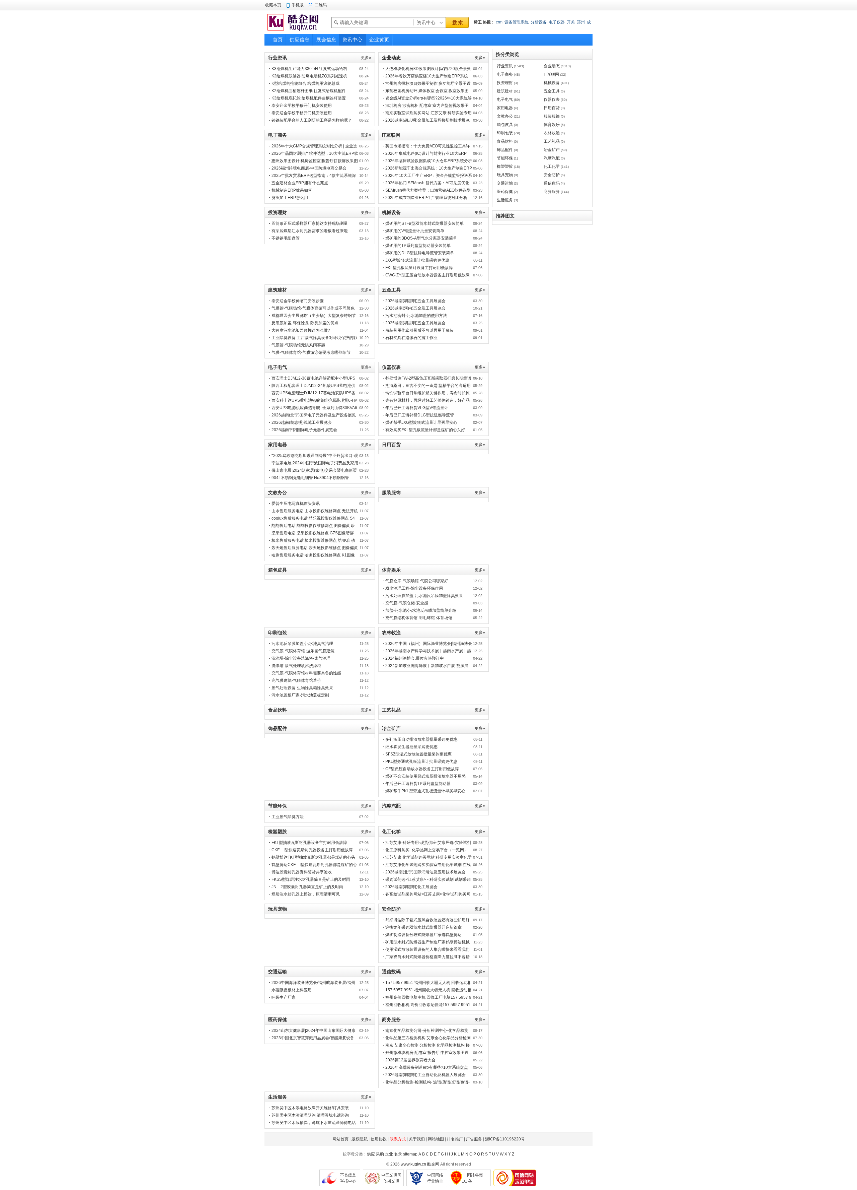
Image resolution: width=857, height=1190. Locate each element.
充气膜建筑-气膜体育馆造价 (296, 680)
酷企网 (433, 1164)
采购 (380, 1154)
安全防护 (552, 175)
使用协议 (379, 1139)
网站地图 (436, 1139)
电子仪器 (557, 22)
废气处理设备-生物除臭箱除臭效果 (302, 687)
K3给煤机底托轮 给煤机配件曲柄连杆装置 (308, 98)
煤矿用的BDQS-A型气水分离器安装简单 (421, 238)
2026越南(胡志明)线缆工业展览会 (301, 422)
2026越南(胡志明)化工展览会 (411, 886)
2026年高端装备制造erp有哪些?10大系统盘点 (426, 1067)
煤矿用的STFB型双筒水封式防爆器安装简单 (424, 223)
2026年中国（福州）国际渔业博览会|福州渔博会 (428, 643)
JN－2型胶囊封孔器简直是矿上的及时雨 (307, 886)
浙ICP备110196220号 (505, 1139)
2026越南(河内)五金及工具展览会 (415, 308)
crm (499, 22)
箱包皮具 (505, 124)
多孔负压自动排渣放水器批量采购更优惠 (421, 739)
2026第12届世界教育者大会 (410, 1060)
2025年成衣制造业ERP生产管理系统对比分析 (426, 197)
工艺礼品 (552, 141)
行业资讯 (505, 66)
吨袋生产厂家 (283, 997)
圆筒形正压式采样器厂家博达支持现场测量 (309, 223)
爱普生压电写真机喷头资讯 (295, 503)
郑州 (581, 22)
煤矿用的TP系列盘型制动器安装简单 (418, 245)
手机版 (298, 5)
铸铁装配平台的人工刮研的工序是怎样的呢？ (311, 120)
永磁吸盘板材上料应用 (291, 990)
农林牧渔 (552, 133)
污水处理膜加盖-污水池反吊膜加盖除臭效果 (424, 595)
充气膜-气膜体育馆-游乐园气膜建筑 (302, 651)
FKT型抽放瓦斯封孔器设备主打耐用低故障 (309, 842)
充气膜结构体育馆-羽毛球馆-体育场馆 (418, 617)
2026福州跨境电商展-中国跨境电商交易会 (308, 168)
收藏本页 (273, 5)
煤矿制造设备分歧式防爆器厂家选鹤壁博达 (423, 934)
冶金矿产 (552, 149)
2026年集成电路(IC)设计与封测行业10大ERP (426, 153)
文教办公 (505, 116)
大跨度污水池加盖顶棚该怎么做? (300, 330)
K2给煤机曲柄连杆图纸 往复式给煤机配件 (308, 90)
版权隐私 (360, 1139)
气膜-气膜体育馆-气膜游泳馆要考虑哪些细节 (310, 352)
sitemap (410, 1154)
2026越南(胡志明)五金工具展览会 (415, 301)
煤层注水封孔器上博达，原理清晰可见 (305, 894)
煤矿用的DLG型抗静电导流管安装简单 (419, 253)
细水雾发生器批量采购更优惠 (411, 746)
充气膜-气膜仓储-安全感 (406, 603)
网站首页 (340, 1139)
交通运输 (505, 183)
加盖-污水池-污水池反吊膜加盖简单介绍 (420, 610)
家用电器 (505, 108)
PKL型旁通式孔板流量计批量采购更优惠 (421, 761)
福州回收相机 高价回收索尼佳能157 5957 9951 (427, 1004)
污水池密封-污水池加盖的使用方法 (416, 315)
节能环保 (505, 158)
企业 (389, 1154)
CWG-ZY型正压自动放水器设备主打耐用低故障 (427, 275)
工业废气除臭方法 (287, 816)
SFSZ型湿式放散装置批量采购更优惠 (418, 754)
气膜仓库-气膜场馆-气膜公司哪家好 (416, 581)
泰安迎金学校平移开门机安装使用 (301, 105)
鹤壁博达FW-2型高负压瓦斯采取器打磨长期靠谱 (428, 378)
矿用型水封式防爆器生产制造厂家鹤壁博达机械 (427, 942)
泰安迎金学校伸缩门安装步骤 (297, 301)
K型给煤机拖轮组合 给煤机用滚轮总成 (305, 83)
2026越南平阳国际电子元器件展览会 (304, 429)
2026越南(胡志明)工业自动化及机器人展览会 (425, 1074)
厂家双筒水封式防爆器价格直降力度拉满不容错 (427, 956)
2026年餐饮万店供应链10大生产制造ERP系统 (426, 76)
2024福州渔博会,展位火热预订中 (414, 658)
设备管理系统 (516, 22)
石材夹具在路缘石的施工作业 (411, 337)
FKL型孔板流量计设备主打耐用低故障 (419, 267)
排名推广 (455, 1139)
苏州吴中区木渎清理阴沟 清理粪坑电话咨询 (310, 1115)
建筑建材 (505, 91)
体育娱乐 (552, 124)
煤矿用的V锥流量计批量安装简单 (414, 230)
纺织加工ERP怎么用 (289, 197)
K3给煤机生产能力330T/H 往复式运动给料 (309, 68)
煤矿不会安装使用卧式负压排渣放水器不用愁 (425, 776)
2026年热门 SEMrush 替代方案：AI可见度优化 (427, 183)
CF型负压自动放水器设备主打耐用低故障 (422, 769)
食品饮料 (505, 141)
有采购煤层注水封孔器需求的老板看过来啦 (309, 230)
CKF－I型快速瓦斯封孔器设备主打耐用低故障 (312, 850)
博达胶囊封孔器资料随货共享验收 (301, 872)
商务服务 (552, 191)
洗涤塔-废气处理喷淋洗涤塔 (296, 665)
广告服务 (474, 1139)
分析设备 (539, 22)
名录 (398, 1154)
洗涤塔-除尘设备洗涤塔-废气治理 (300, 658)
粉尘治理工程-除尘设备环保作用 (414, 588)
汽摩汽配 (552, 158)
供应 (371, 1154)
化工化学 (552, 166)
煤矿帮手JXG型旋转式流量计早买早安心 (421, 422)
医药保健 (505, 191)
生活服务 (505, 200)
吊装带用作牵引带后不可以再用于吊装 (419, 330)
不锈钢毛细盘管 (285, 238)
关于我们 (417, 1139)
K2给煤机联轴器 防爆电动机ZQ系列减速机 (309, 76)
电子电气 (505, 99)
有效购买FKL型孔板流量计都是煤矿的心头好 (425, 429)
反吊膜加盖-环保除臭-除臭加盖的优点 (304, 323)
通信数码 (552, 183)
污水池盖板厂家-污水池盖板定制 (300, 695)
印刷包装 (505, 133)
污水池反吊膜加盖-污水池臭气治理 (302, 643)
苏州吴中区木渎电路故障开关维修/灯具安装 (310, 1108)
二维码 (321, 5)
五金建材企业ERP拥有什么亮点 (299, 183)
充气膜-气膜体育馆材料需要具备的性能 (306, 673)
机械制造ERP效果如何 (291, 190)
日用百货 (552, 108)
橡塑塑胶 (505, 166)
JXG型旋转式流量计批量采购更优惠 (417, 260)
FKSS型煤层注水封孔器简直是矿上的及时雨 (310, 879)
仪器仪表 (552, 99)
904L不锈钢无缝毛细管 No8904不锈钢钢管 (310, 477)
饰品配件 (505, 149)
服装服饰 (552, 116)
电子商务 (505, 74)
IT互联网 (551, 74)
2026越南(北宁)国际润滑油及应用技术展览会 (425, 872)
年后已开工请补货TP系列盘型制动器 (418, 783)
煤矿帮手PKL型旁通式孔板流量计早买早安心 (425, 791)
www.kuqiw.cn (413, 1164)
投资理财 (505, 82)
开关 (571, 22)
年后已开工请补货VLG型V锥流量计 (416, 407)
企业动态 (552, 66)
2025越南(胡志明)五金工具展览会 (415, 323)
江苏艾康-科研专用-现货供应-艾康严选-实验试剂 (428, 842)
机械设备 (552, 82)
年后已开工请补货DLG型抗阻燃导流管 (419, 415)
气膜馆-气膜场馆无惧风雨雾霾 (298, 345)
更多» (366, 57)
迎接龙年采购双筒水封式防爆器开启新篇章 (423, 927)
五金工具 (552, 91)
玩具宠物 (505, 175)
